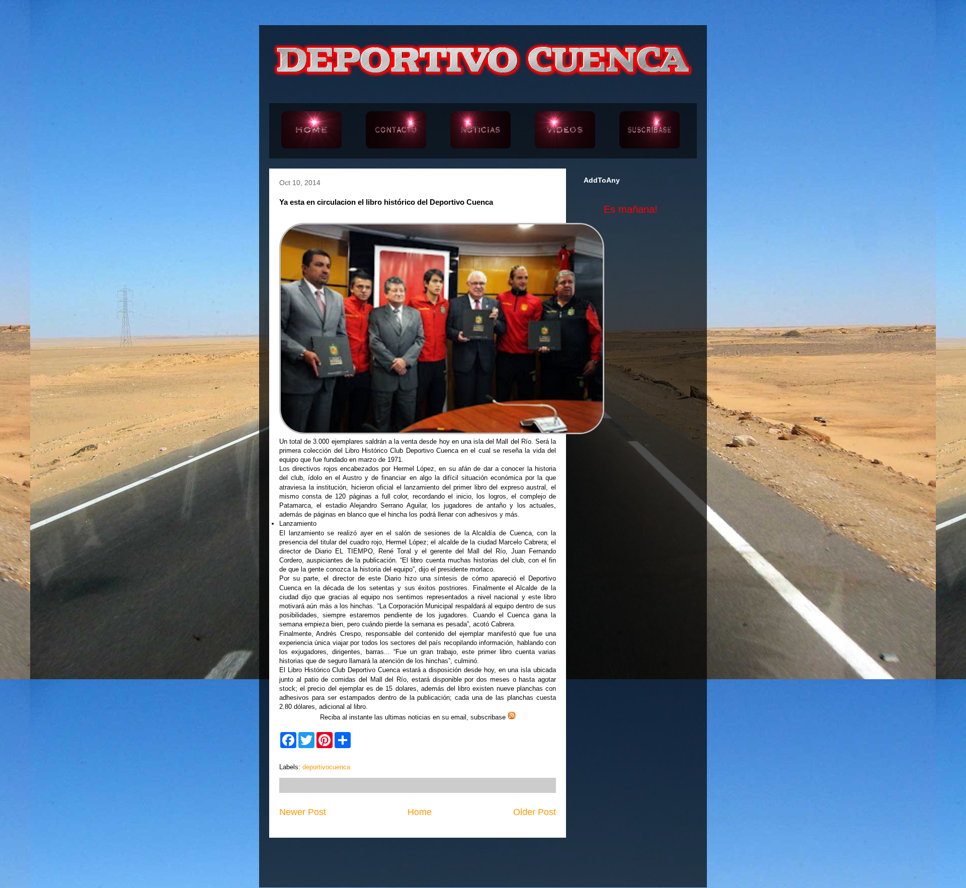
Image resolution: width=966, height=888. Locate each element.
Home (420, 812)
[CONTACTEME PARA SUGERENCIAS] (396, 130)
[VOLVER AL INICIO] (311, 130)
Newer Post (302, 812)
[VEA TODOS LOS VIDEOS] (565, 130)
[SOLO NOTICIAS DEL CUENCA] (480, 130)
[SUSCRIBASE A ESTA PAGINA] (649, 130)
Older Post (534, 812)
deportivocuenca (326, 767)
